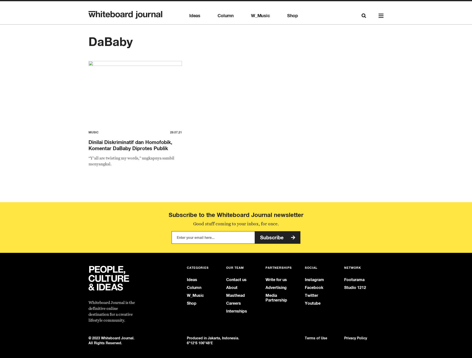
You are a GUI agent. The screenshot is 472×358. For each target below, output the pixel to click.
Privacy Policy (355, 338)
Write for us (276, 279)
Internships (236, 311)
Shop (292, 15)
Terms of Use (316, 338)
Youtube (313, 303)
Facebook (314, 287)
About (231, 287)
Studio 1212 (355, 287)
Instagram (314, 279)
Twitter (311, 295)
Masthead (235, 295)
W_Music (260, 15)
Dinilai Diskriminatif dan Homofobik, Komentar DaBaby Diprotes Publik (130, 145)
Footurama (354, 279)
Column (226, 15)
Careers (233, 303)
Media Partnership (276, 297)
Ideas (194, 15)
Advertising (276, 287)
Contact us (236, 279)
